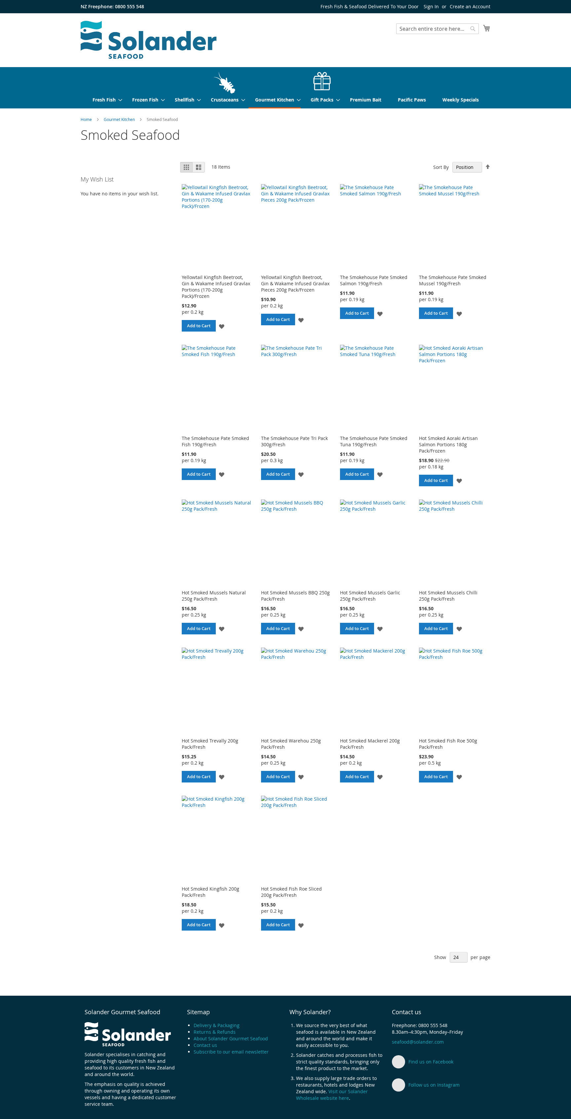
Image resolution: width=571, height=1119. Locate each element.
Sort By (441, 167)
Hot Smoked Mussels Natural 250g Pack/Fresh (214, 595)
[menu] (285, 87)
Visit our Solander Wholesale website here (332, 1094)
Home (87, 119)
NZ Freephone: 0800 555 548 (112, 6)
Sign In (431, 6)
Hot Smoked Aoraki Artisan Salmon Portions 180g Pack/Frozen (448, 444)
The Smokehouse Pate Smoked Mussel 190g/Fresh (452, 280)
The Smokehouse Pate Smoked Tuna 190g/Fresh (373, 441)
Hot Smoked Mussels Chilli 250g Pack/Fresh (448, 595)
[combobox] (437, 28)
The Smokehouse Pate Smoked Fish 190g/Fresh (215, 441)
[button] (221, 326)
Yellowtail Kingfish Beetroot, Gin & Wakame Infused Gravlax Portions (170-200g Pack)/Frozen (216, 286)
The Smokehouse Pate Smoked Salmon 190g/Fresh (373, 280)
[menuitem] (104, 87)
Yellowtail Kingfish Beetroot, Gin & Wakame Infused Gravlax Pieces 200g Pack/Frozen (295, 283)
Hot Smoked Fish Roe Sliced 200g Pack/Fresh (291, 892)
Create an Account (470, 6)
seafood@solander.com (418, 1042)
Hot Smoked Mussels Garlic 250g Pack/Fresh (370, 595)
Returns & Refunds (215, 1032)
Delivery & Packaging (217, 1025)
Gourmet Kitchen (120, 119)
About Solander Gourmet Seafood (231, 1038)
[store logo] (148, 40)
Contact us (205, 1045)
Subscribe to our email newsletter (231, 1052)
